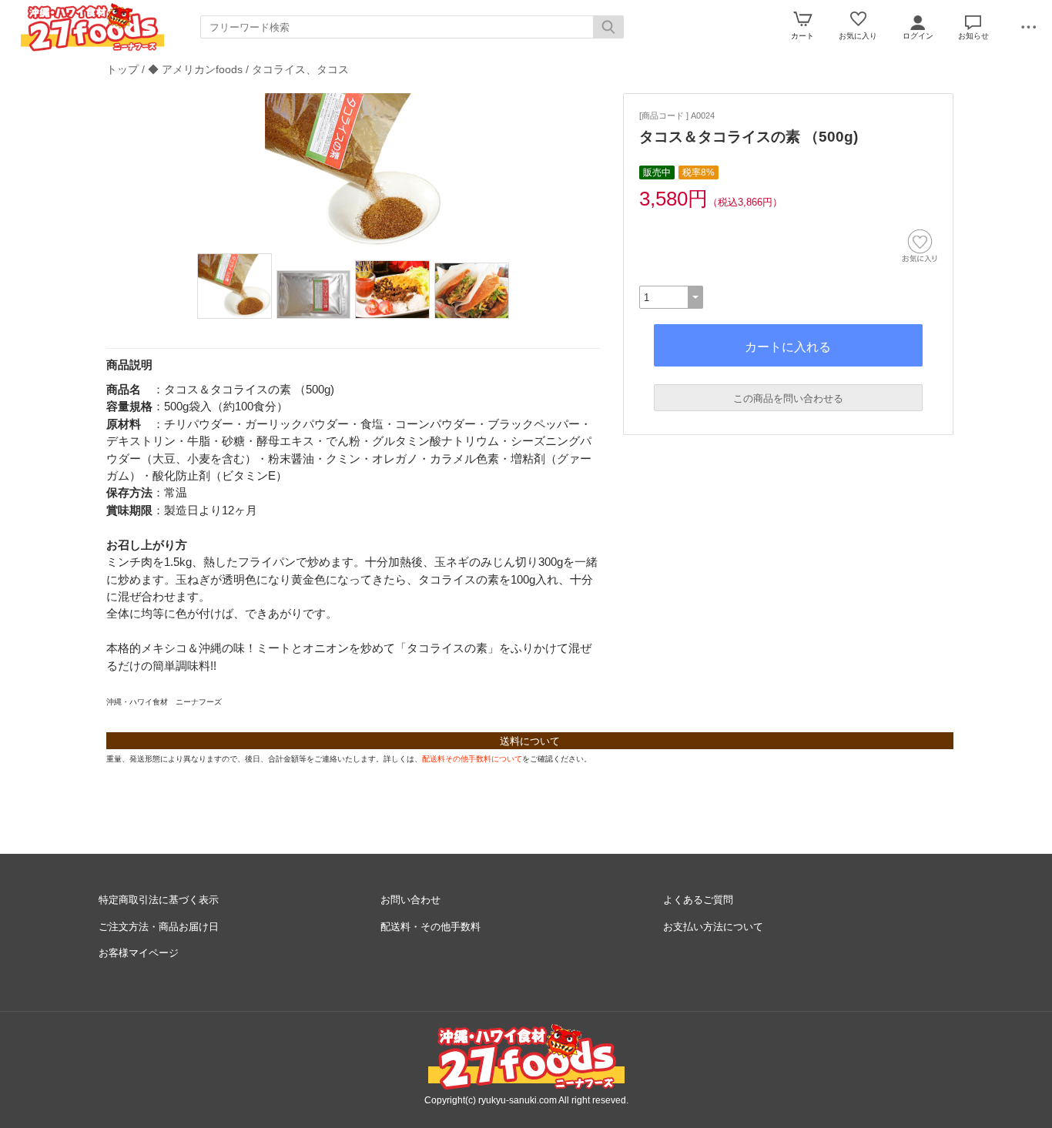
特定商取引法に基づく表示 (159, 899)
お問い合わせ (410, 899)
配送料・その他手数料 (430, 926)
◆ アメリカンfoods (195, 69)
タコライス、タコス (300, 69)
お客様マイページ (139, 953)
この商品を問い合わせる (788, 398)
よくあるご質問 (698, 899)
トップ (122, 69)
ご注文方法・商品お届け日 (159, 926)
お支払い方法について (713, 926)
